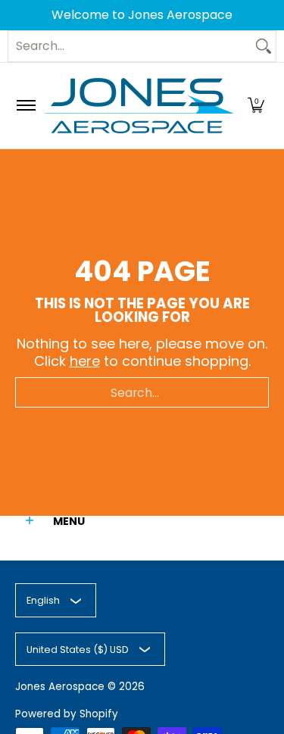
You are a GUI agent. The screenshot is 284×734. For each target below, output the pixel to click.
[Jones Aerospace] (139, 105)
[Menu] (25, 105)
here (85, 360)
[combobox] (129, 46)
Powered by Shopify (66, 714)
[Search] (263, 46)
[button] (256, 105)
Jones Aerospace (60, 686)
